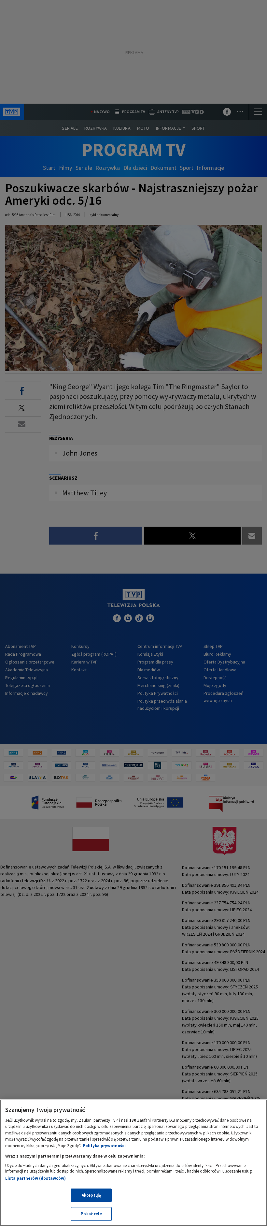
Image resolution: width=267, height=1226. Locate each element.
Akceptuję (91, 1195)
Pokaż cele (91, 1214)
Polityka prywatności (104, 1145)
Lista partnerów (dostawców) (35, 1178)
